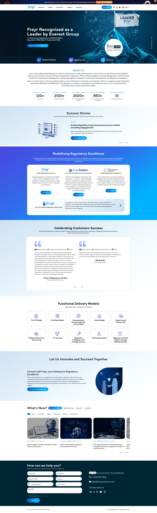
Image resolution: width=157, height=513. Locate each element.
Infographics (57, 414)
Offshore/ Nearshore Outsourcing (36, 339)
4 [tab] (152, 44)
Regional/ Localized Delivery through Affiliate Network (120, 340)
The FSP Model (36, 320)
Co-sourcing (57, 338)
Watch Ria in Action (103, 2)
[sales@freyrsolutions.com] (120, 7)
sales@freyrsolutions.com (103, 481)
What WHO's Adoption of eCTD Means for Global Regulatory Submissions (107, 445)
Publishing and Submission (79, 441)
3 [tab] (152, 42)
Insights (69, 7)
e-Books (49, 414)
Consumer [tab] (79, 408)
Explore (31, 44)
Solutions (41, 7)
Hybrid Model (99, 320)
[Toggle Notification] (155, 1)
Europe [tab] (98, 473)
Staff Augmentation (99, 338)
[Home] (31, 7)
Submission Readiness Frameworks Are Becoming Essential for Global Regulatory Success (74, 446)
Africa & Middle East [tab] (117, 473)
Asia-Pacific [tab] (106, 473)
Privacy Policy (38, 509)
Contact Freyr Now (37, 389)
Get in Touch (106, 7)
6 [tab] (152, 48)
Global (50, 7)
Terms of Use (30, 509)
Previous (121, 143)
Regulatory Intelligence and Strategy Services (78, 340)
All (28, 414)
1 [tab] (152, 38)
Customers (59, 7)
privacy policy (41, 496)
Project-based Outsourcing (120, 321)
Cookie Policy (46, 509)
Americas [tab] (92, 473)
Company (79, 7)
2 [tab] (152, 40)
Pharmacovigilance (45, 441)
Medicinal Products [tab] (55, 408)
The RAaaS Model (57, 320)
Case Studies (40, 414)
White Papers (73, 414)
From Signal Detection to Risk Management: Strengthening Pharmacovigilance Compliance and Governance (42, 446)
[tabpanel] (78, 37)
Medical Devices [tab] (69, 408)
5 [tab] (152, 46)
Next (126, 143)
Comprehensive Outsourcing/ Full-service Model (78, 322)
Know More (78, 142)
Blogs (33, 414)
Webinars (65, 414)
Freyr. (118, 509)
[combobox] (29, 484)
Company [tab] (88, 408)
